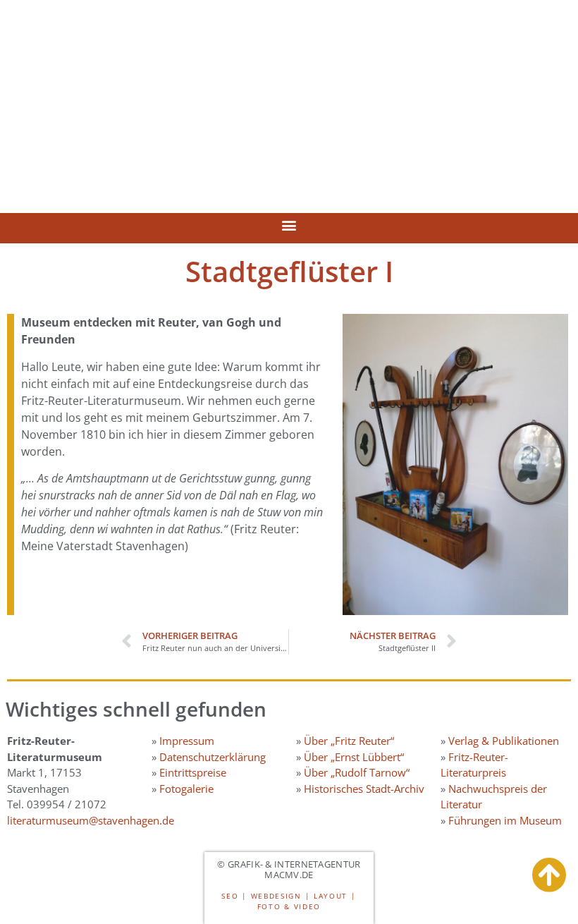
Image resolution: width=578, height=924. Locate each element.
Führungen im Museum (505, 820)
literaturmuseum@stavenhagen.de (90, 820)
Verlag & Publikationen (503, 741)
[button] (289, 224)
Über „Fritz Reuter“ (349, 741)
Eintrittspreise (192, 772)
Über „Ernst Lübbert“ (354, 757)
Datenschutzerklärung (212, 757)
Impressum (186, 741)
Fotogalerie (186, 789)
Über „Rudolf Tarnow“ (357, 772)
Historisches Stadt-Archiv (364, 789)
